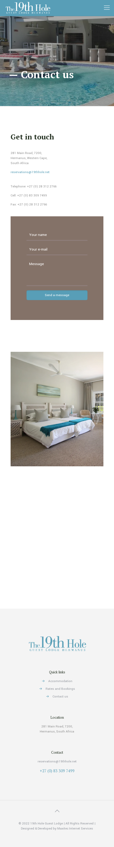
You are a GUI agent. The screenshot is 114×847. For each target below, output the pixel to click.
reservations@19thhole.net (30, 172)
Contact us (60, 696)
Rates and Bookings (60, 689)
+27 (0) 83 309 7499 (32, 195)
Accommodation (60, 681)
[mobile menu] (106, 7)
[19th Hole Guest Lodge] (27, 8)
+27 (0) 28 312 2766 (41, 186)
